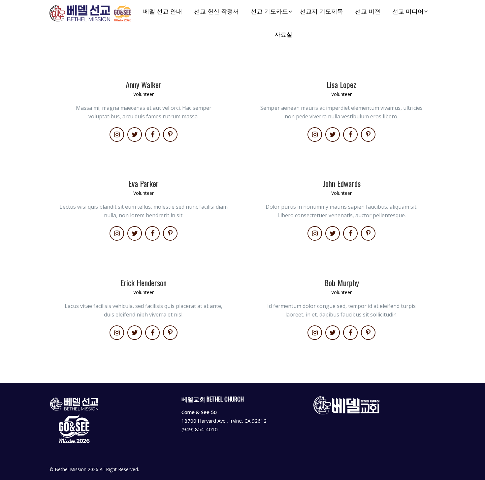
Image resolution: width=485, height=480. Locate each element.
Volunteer (143, 94)
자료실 (283, 34)
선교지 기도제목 (321, 11)
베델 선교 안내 (162, 11)
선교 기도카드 (269, 11)
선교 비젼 (367, 11)
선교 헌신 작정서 (216, 11)
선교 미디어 (408, 11)
